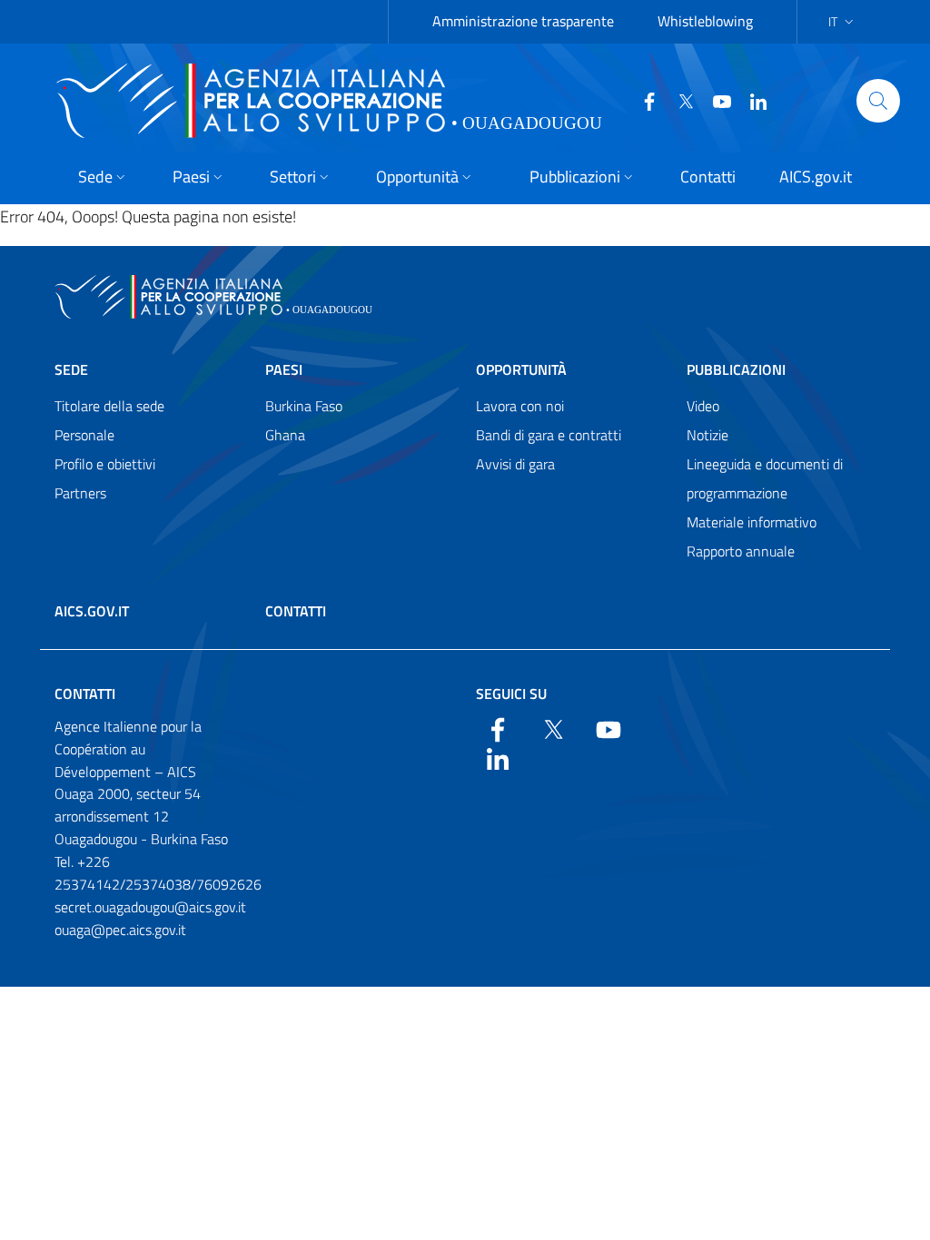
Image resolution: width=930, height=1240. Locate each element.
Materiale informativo (751, 522)
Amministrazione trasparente (523, 21)
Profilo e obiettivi (104, 464)
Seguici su (511, 693)
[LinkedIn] (751, 100)
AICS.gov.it (91, 611)
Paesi (283, 369)
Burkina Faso (303, 406)
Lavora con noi (520, 406)
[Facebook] (642, 100)
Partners (80, 493)
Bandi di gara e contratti (548, 435)
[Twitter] (678, 100)
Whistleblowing (705, 21)
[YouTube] (715, 100)
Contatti (295, 611)
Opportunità (521, 369)
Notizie (707, 435)
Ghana (285, 435)
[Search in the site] (878, 101)
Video (703, 406)
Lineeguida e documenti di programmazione (765, 478)
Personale (84, 435)
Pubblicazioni (736, 369)
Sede (71, 369)
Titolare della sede (109, 406)
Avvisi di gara (515, 464)
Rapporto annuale (741, 551)
